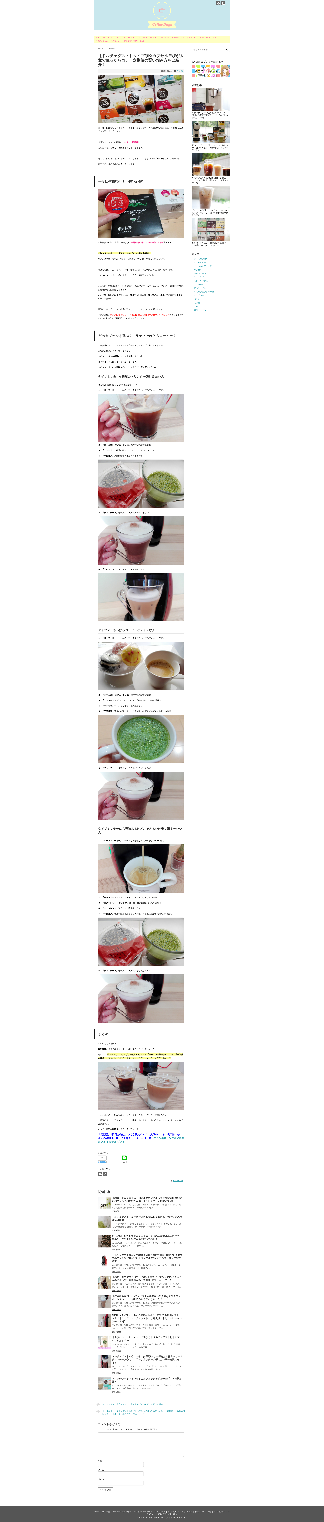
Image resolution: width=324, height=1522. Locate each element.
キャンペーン (192, 38)
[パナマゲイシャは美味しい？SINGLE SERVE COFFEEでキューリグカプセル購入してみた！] (211, 99)
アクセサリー (115, 41)
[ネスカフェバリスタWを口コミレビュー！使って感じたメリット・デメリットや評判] (211, 164)
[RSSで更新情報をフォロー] (223, 3)
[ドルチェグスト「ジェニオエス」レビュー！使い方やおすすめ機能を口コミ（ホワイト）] (211, 132)
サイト (101, 1479)
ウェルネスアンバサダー (124, 38)
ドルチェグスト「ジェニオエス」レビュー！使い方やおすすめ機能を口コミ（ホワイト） (210, 147)
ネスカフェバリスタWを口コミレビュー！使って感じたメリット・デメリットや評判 (210, 180)
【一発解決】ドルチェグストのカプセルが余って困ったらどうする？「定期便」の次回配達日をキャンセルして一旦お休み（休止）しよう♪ (143, 1412)
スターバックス (201, 281)
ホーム (98, 38)
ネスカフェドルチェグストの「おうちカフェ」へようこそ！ (165, 1518)
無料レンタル (205, 38)
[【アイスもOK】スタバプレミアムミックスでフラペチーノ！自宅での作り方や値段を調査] (211, 197)
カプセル (198, 270)
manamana (178, 1181)
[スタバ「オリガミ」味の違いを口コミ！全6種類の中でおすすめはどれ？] (211, 229)
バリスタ (198, 299)
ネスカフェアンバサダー (146, 38)
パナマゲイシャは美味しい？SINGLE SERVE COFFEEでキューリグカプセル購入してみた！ (210, 115)
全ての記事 (107, 38)
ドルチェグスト (178, 38)
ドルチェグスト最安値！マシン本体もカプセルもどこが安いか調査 (132, 1404)
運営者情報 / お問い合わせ (134, 41)
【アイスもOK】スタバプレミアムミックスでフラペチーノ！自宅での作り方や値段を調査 (210, 212)
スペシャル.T (164, 38)
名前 (100, 1461)
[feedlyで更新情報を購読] (218, 3)
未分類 (180, 71)
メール (101, 1470)
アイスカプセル (102, 41)
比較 (214, 38)
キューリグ (199, 277)
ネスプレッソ (200, 295)
